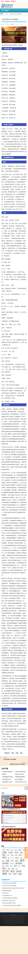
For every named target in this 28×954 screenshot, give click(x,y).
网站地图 (10, 917)
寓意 (9, 858)
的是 (9, 868)
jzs (5, 24)
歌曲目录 (13, 1)
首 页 (2, 1)
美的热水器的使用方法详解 (8, 903)
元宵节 (10, 852)
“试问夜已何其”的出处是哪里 (9, 885)
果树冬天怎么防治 (19, 774)
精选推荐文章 (5, 917)
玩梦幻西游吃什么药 (7, 895)
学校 (16, 855)
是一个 (12, 863)
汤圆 (11, 866)
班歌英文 (4, 774)
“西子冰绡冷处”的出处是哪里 (9, 883)
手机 (22, 858)
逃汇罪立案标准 (19, 779)
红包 (17, 868)
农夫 (10, 75)
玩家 (19, 866)
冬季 (21, 853)
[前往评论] (26, 852)
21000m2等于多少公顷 (20, 782)
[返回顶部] (26, 856)
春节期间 (5, 863)
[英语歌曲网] (14, 5)
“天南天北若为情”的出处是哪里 (21, 771)
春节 (22, 860)
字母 (12, 855)
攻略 (7, 860)
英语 (4, 873)
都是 (20, 874)
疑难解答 (15, 917)
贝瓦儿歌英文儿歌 (6, 779)
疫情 (23, 866)
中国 (12, 850)
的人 (4, 868)
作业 (20, 850)
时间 (16, 861)
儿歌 (4, 852)
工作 (13, 858)
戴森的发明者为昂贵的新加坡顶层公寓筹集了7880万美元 (14, 888)
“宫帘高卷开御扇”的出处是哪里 (8, 771)
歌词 (7, 866)
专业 (8, 850)
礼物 (13, 868)
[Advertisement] (14, 940)
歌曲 (3, 866)
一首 (3, 850)
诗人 (9, 139)
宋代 (4, 857)
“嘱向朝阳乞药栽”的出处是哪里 (17, 764)
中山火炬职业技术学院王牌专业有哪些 (11, 905)
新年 (12, 861)
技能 (3, 860)
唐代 (3, 855)
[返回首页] (26, 848)
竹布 (14, 114)
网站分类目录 (24, 915)
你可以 (24, 850)
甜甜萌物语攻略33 (6, 890)
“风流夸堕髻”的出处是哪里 (9, 759)
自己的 (5, 871)
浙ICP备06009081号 (21, 917)
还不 (15, 874)
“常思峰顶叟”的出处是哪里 (8, 776)
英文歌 (18, 871)
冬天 (16, 852)
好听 (8, 855)
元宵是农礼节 (5, 893)
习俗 (15, 850)
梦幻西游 (19, 863)
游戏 (15, 866)
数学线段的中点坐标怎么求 (8, 900)
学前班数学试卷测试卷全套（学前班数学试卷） (21, 776)
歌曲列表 (7, 1)
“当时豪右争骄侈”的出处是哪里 (9, 898)
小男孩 (14, 924)
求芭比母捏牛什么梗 (7, 782)
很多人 (17, 858)
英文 (12, 871)
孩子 (20, 855)
